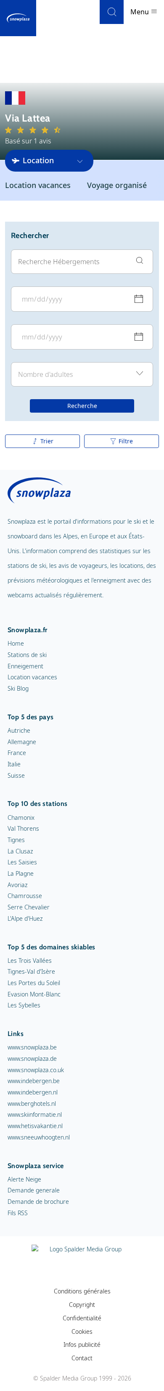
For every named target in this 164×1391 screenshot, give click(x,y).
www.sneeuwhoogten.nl (39, 1137)
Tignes (16, 840)
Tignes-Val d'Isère (31, 971)
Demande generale (34, 1190)
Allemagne (22, 742)
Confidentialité (82, 1318)
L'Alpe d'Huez (25, 918)
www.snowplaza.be (32, 1047)
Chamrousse (25, 896)
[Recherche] (112, 12)
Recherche (82, 406)
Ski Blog (18, 688)
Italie (14, 764)
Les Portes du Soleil (34, 983)
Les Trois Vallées (30, 960)
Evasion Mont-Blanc (34, 994)
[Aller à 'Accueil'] (18, 18)
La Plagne (21, 873)
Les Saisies (22, 862)
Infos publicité (82, 1345)
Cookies (82, 1331)
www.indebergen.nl (33, 1092)
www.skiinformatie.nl (35, 1114)
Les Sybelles (24, 1005)
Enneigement (25, 666)
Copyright (82, 1305)
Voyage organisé (117, 185)
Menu (140, 11)
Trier (46, 441)
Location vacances (38, 185)
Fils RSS (18, 1213)
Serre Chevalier (29, 907)
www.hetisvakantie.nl (35, 1126)
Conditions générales (82, 1291)
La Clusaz (20, 851)
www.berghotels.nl (32, 1104)
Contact (82, 1358)
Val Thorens (23, 828)
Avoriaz (17, 885)
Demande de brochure (38, 1202)
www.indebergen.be (34, 1081)
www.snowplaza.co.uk (36, 1070)
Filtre (126, 441)
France (17, 753)
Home (16, 643)
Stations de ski (27, 655)
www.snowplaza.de (32, 1058)
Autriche (19, 730)
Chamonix (21, 817)
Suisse (16, 775)
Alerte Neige (24, 1179)
